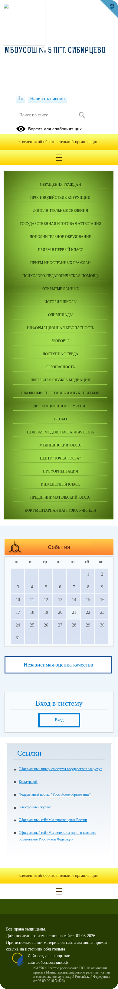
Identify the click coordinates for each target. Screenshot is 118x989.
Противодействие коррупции (60, 197)
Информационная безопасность (60, 328)
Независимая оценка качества (58, 665)
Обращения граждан (60, 184)
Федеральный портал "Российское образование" (55, 794)
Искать (82, 115)
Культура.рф (28, 782)
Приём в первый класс (60, 250)
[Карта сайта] (20, 98)
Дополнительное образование (60, 237)
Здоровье (60, 341)
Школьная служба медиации (60, 380)
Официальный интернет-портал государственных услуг (60, 769)
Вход (59, 720)
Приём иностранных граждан (60, 263)
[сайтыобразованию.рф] (109, 9)
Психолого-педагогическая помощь (60, 276)
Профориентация (60, 471)
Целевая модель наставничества (60, 432)
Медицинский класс (60, 445)
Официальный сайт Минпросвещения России (53, 820)
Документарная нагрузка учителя (60, 510)
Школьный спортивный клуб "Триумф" (60, 393)
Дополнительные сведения (60, 211)
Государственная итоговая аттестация (60, 224)
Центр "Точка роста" (60, 458)
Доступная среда (60, 354)
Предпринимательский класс (60, 497)
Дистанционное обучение (60, 406)
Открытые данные (60, 289)
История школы (60, 302)
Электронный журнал (35, 807)
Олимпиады (60, 315)
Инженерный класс (60, 484)
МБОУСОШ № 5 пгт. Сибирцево (55, 51)
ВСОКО (60, 419)
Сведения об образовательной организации (59, 141)
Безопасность (60, 367)
